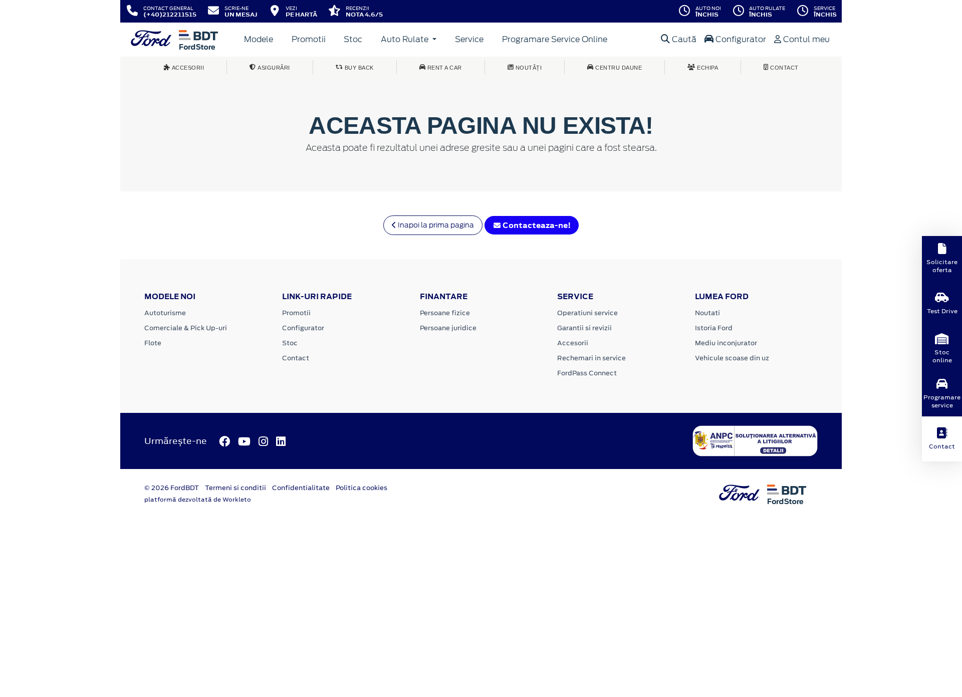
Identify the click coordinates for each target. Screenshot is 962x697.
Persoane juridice (448, 328)
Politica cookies (361, 488)
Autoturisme (165, 313)
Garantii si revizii (584, 328)
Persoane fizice (445, 313)
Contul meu (805, 39)
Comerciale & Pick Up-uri (185, 328)
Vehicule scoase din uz (732, 358)
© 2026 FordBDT (171, 488)
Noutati (707, 313)
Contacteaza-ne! (536, 225)
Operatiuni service (587, 313)
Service (469, 39)
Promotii (309, 39)
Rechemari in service (591, 358)
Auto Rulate (405, 39)
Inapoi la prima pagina (435, 225)
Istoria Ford (714, 328)
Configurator (739, 39)
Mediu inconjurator (726, 343)
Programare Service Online (554, 39)
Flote (152, 343)
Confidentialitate (301, 488)
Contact (295, 358)
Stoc (353, 39)
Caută (683, 39)
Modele (258, 39)
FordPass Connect (587, 373)
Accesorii (572, 343)
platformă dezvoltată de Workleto (197, 500)
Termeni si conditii (235, 488)
